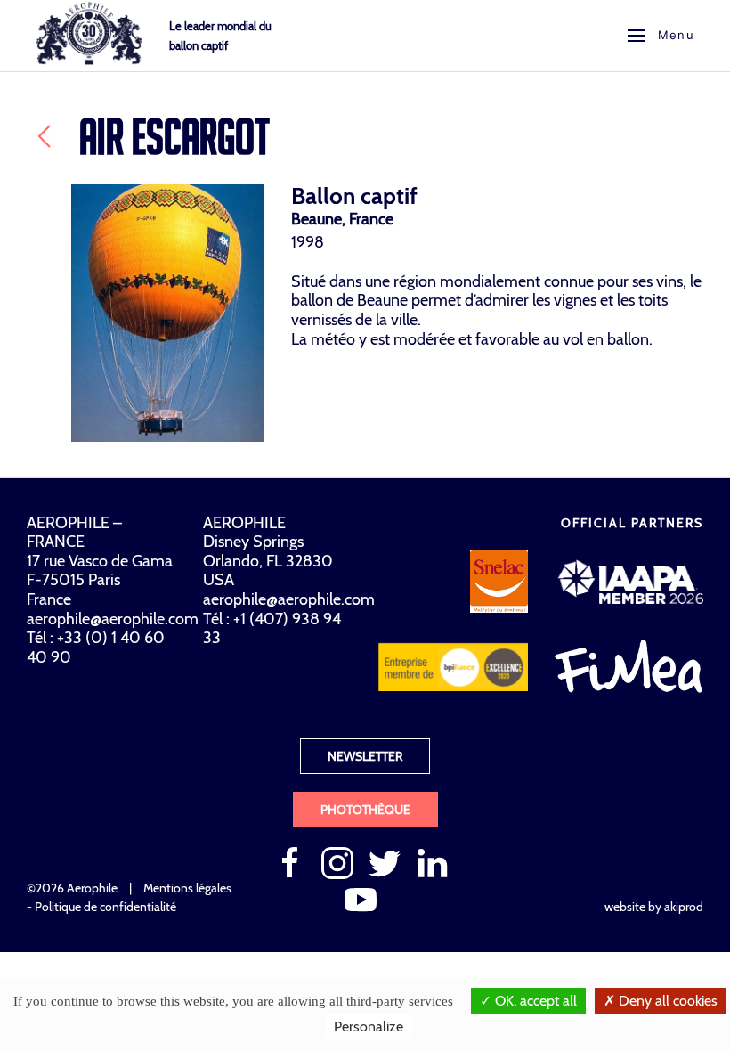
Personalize (368, 1026)
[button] (661, 35)
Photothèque (365, 810)
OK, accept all (534, 1000)
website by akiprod (653, 907)
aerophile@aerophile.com (113, 619)
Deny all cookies (666, 1000)
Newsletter (365, 756)
